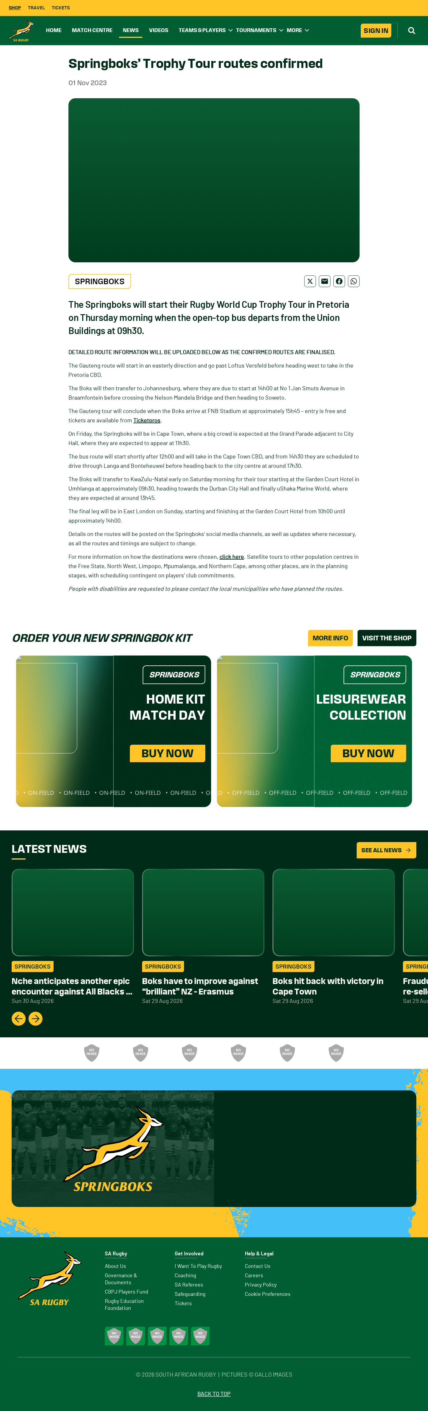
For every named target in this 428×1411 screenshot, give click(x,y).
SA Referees (189, 1285)
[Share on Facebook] (339, 281)
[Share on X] (310, 281)
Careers (254, 1275)
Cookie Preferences (268, 1294)
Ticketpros (146, 421)
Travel (36, 7)
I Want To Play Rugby (198, 1266)
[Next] (36, 1019)
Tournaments (256, 30)
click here (232, 557)
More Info (330, 638)
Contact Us (257, 1266)
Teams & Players (202, 30)
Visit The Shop (387, 638)
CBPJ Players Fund (126, 1292)
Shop (15, 7)
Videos (158, 30)
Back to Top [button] (214, 1394)
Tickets (61, 7)
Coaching (185, 1275)
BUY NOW (168, 753)
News (131, 30)
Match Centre (92, 30)
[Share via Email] (324, 281)
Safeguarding (190, 1294)
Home (53, 30)
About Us (115, 1266)
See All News (381, 850)
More (294, 30)
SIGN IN (376, 30)
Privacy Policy (261, 1285)
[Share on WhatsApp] (354, 281)
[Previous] (19, 1019)
